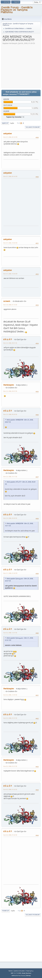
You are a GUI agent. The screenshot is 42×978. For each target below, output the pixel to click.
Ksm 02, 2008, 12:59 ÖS (10, 695)
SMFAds (14, 975)
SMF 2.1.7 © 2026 (16, 973)
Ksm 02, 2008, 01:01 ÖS (10, 718)
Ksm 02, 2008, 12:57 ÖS (10, 633)
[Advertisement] (21, 66)
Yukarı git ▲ (29, 971)
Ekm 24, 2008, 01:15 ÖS (10, 305)
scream (6, 301)
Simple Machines (26, 973)
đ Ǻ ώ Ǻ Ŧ (7, 339)
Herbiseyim (8, 385)
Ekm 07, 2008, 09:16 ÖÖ (10, 137)
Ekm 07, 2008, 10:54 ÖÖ (10, 274)
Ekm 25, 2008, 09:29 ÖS (10, 414)
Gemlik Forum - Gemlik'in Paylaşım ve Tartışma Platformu (17, 10)
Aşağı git (5, 123)
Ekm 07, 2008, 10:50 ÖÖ (10, 243)
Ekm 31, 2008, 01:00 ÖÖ (10, 573)
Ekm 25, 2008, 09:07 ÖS (10, 391)
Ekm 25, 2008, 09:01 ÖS (10, 343)
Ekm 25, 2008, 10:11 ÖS (10, 476)
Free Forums (21, 975)
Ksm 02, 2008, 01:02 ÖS (10, 789)
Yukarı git (5, 911)
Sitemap (28, 975)
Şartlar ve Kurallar (19, 971)
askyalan (7, 133)
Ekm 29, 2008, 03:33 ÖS (10, 518)
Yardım (11, 971)
